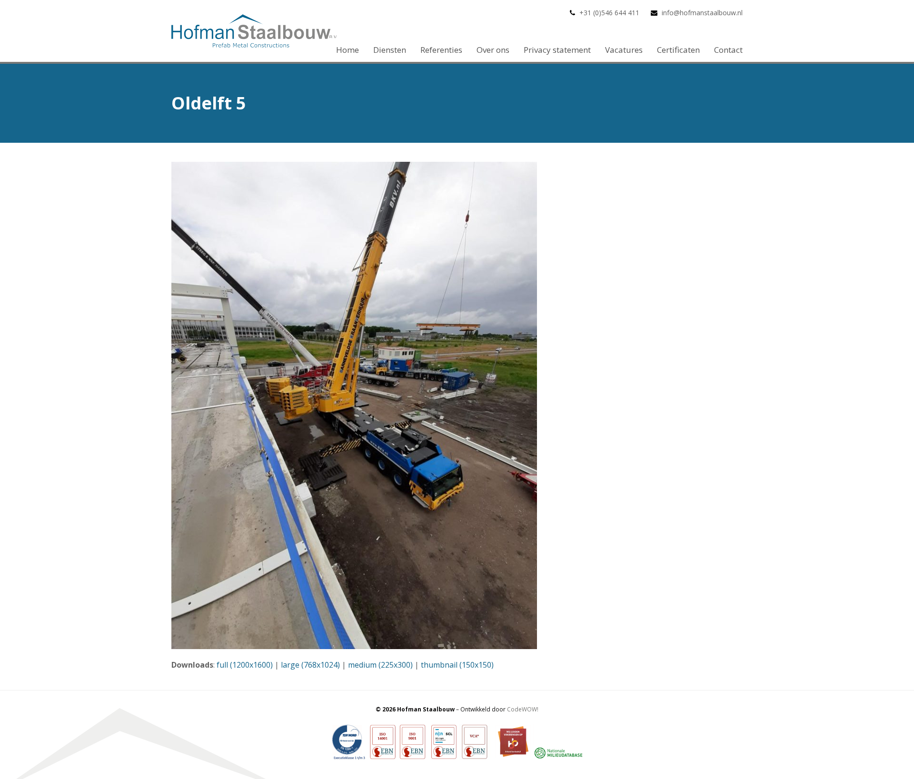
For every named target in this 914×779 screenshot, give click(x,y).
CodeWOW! (522, 709)
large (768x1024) (310, 665)
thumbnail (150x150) (457, 665)
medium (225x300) (380, 665)
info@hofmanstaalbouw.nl (702, 12)
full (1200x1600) (245, 665)
